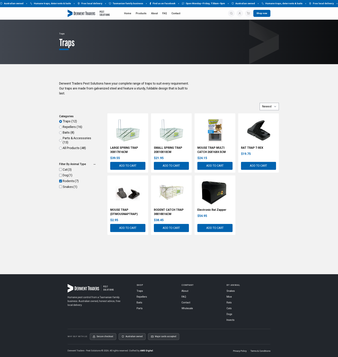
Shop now (261, 13)
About (154, 13)
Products (141, 13)
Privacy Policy (240, 351)
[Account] (239, 13)
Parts (140, 308)
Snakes (231, 291)
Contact (175, 13)
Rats (229, 302)
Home (127, 13)
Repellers (142, 296)
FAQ (164, 13)
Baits (139, 302)
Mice (229, 296)
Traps (140, 291)
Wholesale (187, 308)
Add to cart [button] (127, 165)
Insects (230, 320)
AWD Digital (146, 350)
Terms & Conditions (260, 351)
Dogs (229, 314)
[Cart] (248, 13)
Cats (229, 308)
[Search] (231, 13)
